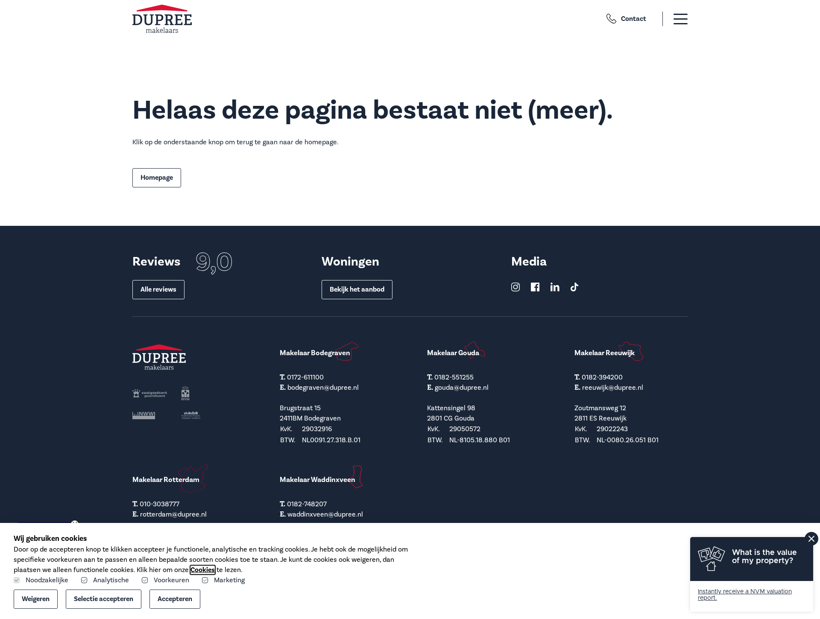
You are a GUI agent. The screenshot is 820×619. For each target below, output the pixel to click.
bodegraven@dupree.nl (323, 387)
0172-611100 (305, 377)
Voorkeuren (171, 580)
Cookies (202, 570)
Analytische (111, 580)
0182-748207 (307, 504)
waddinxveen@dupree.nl (325, 514)
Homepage (157, 177)
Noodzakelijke (47, 580)
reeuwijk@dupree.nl (612, 387)
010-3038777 (159, 504)
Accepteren (175, 599)
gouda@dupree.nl (462, 387)
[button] (670, 19)
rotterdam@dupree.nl (173, 514)
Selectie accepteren (103, 599)
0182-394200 (602, 377)
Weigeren (36, 599)
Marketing (229, 580)
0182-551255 (454, 377)
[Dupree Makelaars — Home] (162, 19)
